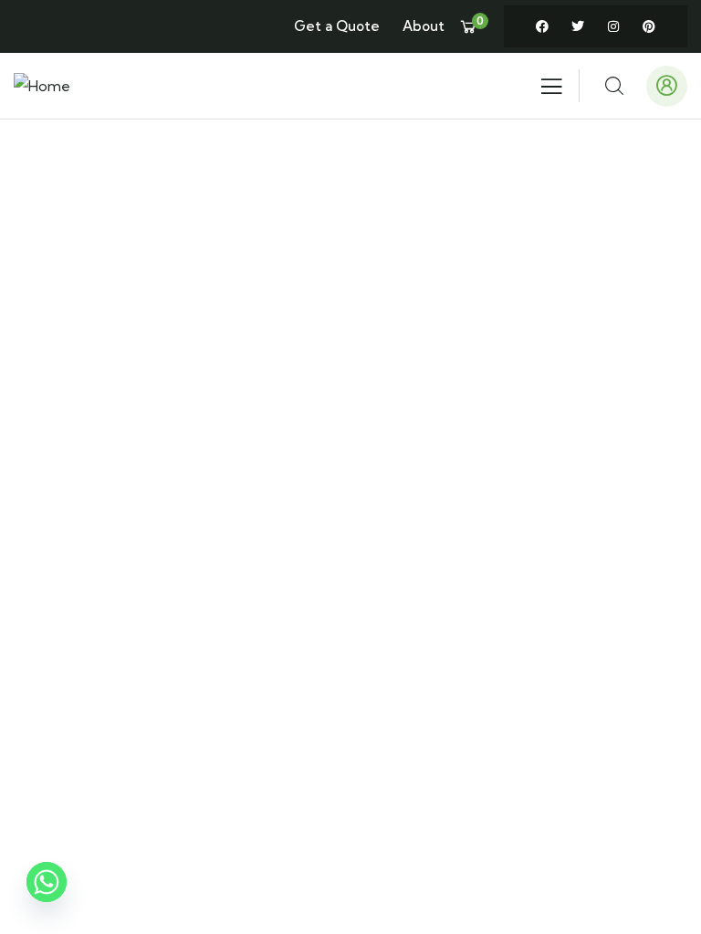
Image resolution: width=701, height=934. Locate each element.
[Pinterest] (649, 26)
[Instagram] (613, 26)
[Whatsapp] (46, 891)
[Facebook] (542, 26)
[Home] (42, 86)
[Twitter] (577, 26)
